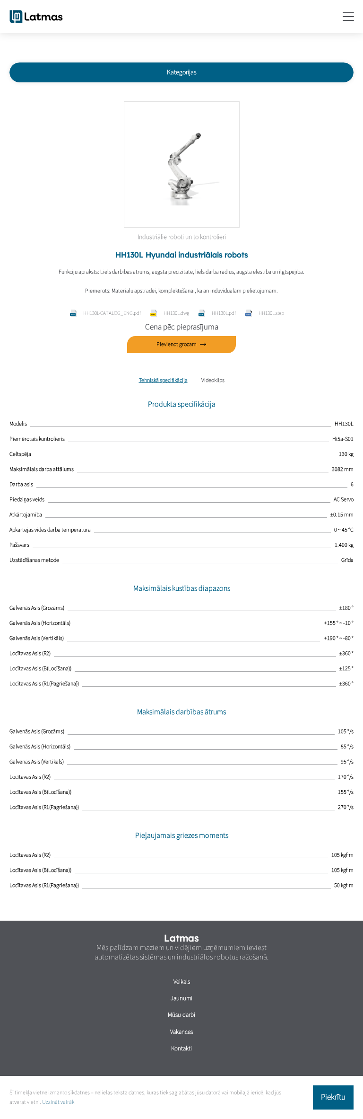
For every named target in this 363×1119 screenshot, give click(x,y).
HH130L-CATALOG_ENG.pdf (112, 313)
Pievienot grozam (176, 344)
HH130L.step (271, 313)
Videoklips (213, 380)
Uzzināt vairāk (58, 1102)
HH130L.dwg (176, 313)
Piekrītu (333, 1097)
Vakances (181, 1032)
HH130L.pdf (224, 313)
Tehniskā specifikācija (163, 380)
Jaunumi (181, 998)
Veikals (181, 981)
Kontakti (181, 1048)
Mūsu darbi (181, 1015)
